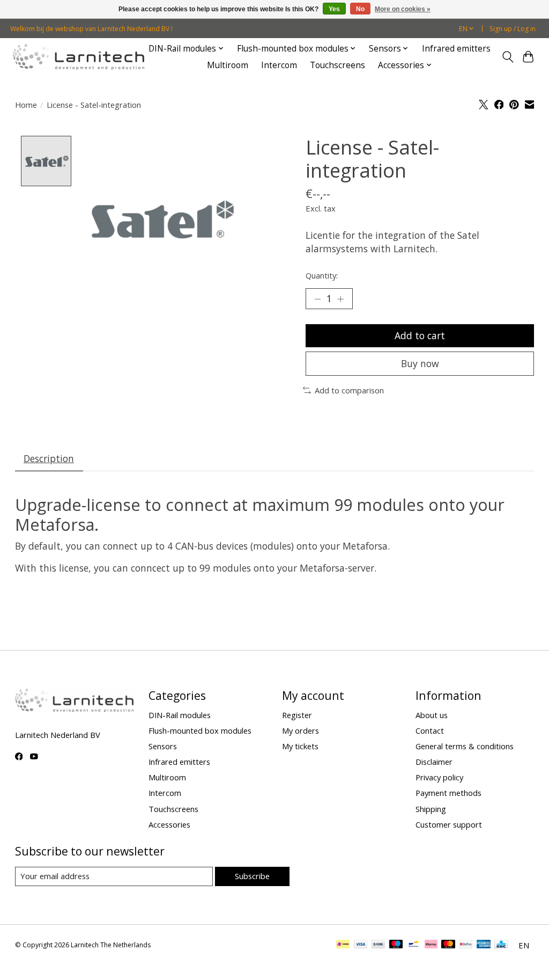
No (360, 9)
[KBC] (501, 945)
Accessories (169, 824)
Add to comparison (349, 390)
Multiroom (227, 65)
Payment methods (448, 792)
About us (432, 715)
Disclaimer (434, 761)
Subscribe (252, 876)
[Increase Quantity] (340, 298)
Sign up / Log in (512, 28)
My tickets (300, 746)
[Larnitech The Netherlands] (78, 56)
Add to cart (420, 335)
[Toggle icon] (507, 57)
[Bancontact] (413, 945)
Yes (334, 9)
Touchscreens (337, 65)
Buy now (420, 363)
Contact (430, 730)
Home (26, 104)
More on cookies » (403, 9)
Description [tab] (49, 458)
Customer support (449, 824)
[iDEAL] (343, 945)
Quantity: (322, 275)
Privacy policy (439, 777)
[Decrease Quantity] (317, 298)
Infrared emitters (456, 48)
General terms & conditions (465, 746)
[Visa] (361, 945)
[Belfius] (465, 945)
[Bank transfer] (378, 945)
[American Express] (484, 945)
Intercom (279, 65)
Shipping (431, 808)
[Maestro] (396, 945)
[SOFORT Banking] (431, 945)
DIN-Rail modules (180, 715)
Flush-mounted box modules (200, 730)
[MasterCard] (448, 945)
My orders (300, 730)
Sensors (163, 746)
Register (297, 715)
